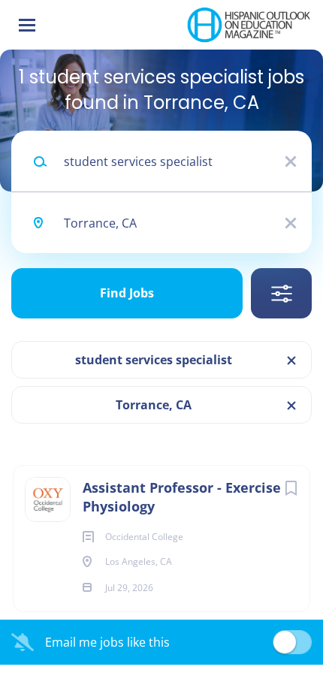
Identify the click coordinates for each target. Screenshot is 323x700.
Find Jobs (127, 293)
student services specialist (153, 360)
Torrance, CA (154, 405)
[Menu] (27, 25)
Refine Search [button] (281, 293)
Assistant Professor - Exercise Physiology (182, 496)
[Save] (290, 488)
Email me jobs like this (107, 642)
